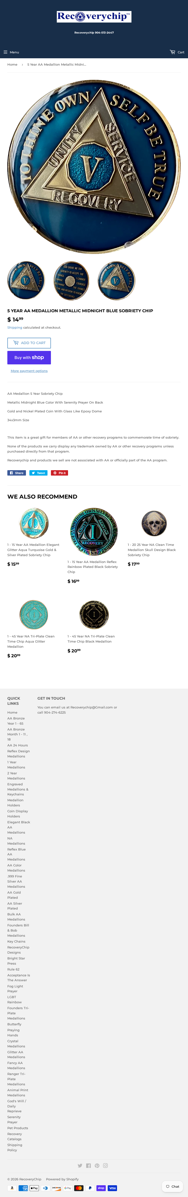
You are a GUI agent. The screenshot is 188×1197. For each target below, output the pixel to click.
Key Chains (16, 941)
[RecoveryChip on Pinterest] (97, 1166)
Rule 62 (13, 969)
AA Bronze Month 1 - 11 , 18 (17, 734)
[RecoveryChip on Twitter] (80, 1166)
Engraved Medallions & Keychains (17, 789)
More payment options (29, 371)
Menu (14, 52)
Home (12, 64)
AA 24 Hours (17, 745)
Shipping (14, 327)
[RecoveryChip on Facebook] (88, 1166)
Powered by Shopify (62, 1179)
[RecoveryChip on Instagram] (105, 1166)
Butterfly (14, 1024)
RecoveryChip (30, 1179)
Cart (180, 52)
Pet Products (17, 1128)
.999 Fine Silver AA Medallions (16, 881)
